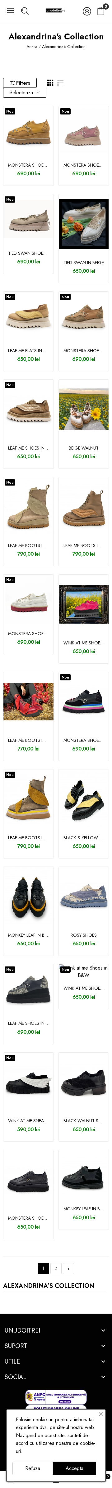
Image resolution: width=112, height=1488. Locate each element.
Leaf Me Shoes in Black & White (28, 1023)
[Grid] (50, 82)
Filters (23, 83)
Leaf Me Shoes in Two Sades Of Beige (28, 448)
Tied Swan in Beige (83, 263)
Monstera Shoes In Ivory (28, 634)
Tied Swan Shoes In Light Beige (28, 253)
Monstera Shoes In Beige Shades (83, 351)
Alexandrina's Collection (48, 1286)
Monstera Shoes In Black (28, 1218)
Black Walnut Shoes (83, 1121)
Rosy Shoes (84, 935)
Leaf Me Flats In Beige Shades (28, 351)
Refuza (32, 1468)
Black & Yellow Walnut (83, 838)
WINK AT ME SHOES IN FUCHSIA (83, 643)
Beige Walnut (84, 448)
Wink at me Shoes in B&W (83, 988)
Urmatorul (68, 1269)
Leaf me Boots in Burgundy (28, 740)
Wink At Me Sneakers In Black (28, 1121)
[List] (60, 82)
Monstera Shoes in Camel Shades (28, 165)
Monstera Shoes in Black (83, 740)
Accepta (74, 1468)
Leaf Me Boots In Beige (28, 546)
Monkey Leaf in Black (83, 1209)
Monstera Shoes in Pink (83, 165)
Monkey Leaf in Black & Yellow (28, 935)
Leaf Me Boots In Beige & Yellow (28, 838)
